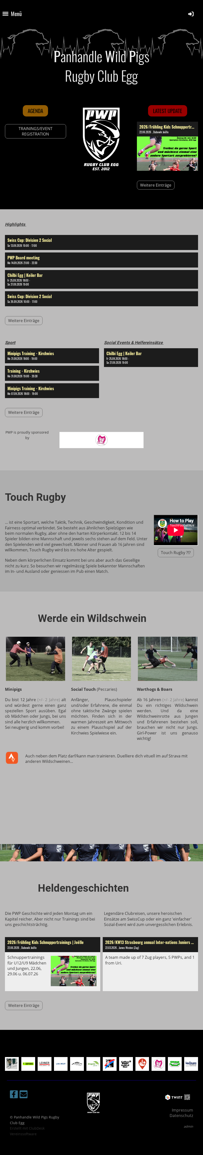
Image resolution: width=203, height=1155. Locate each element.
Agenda (35, 111)
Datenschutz (181, 1115)
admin (188, 1126)
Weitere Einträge (155, 185)
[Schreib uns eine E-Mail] (23, 1095)
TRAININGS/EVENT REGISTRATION (35, 131)
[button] (101, 242)
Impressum (182, 1110)
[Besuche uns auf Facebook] (14, 1095)
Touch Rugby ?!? (176, 552)
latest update (167, 111)
